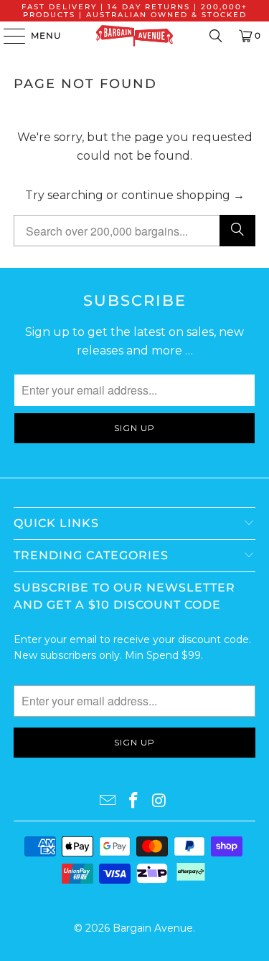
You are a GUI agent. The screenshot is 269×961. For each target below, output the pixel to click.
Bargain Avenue (153, 928)
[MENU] (7, 35)
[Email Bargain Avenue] (108, 801)
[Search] (216, 35)
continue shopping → (183, 195)
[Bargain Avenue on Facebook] (134, 801)
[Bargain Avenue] (134, 35)
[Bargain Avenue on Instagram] (159, 801)
